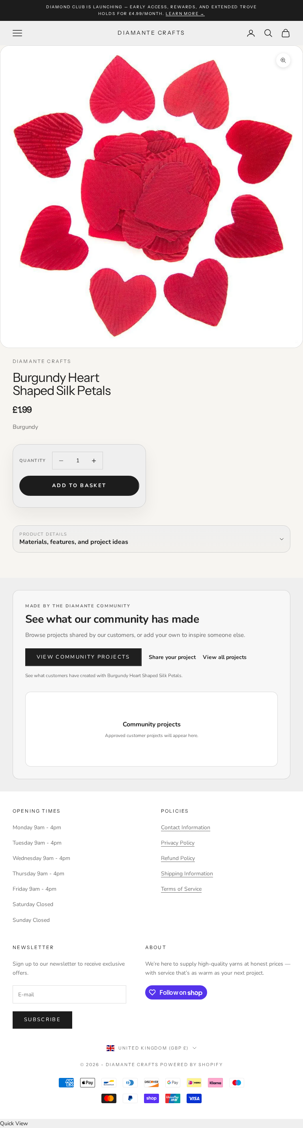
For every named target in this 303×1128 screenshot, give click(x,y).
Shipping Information (187, 873)
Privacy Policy (178, 843)
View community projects (83, 657)
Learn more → (185, 13)
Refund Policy (178, 858)
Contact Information (185, 827)
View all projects (225, 657)
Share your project (172, 657)
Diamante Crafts (42, 361)
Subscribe (42, 1019)
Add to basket (79, 485)
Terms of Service (181, 889)
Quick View (14, 1123)
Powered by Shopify (191, 1064)
